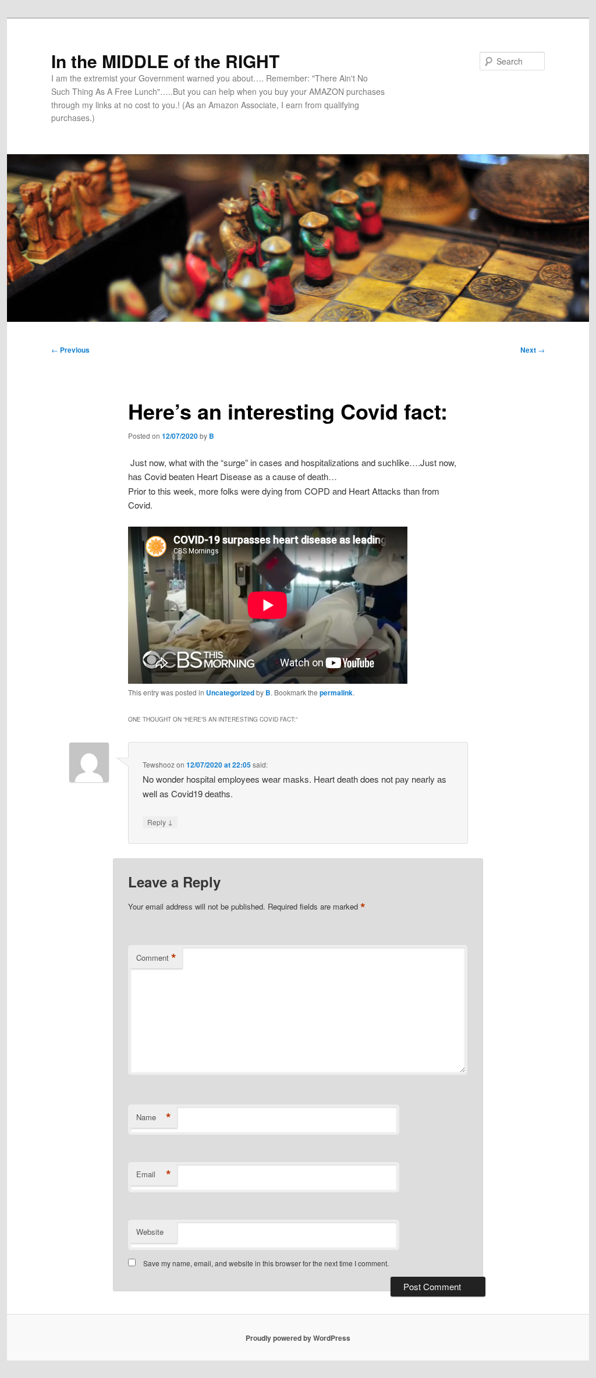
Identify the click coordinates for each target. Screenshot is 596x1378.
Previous (70, 349)
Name (153, 1117)
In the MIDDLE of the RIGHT (165, 60)
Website (150, 1231)
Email (153, 1174)
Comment (156, 958)
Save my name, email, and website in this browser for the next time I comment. (266, 1263)
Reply (160, 821)
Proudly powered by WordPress (298, 1338)
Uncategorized (230, 692)
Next (532, 349)
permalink (336, 692)
